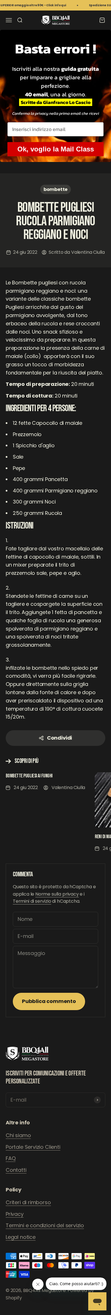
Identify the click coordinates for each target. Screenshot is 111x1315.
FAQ (10, 1158)
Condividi (59, 737)
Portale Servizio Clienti (33, 1146)
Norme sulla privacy (57, 894)
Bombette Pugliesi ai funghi (29, 776)
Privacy (15, 1214)
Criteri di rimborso (28, 1202)
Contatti (16, 1169)
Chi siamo (18, 1135)
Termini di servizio (32, 901)
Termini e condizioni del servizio (45, 1225)
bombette (56, 189)
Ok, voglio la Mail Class (55, 149)
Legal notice (21, 1237)
